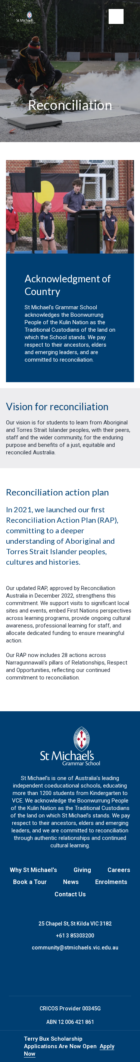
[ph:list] (116, 16)
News (71, 881)
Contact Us (70, 894)
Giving (82, 870)
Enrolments (111, 881)
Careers (119, 870)
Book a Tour (30, 881)
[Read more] (42, 973)
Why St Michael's (33, 870)
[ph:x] (124, 1046)
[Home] (28, 17)
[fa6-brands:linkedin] (79, 973)
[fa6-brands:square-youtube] (98, 973)
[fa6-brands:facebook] (42, 973)
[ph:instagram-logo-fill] (60, 973)
